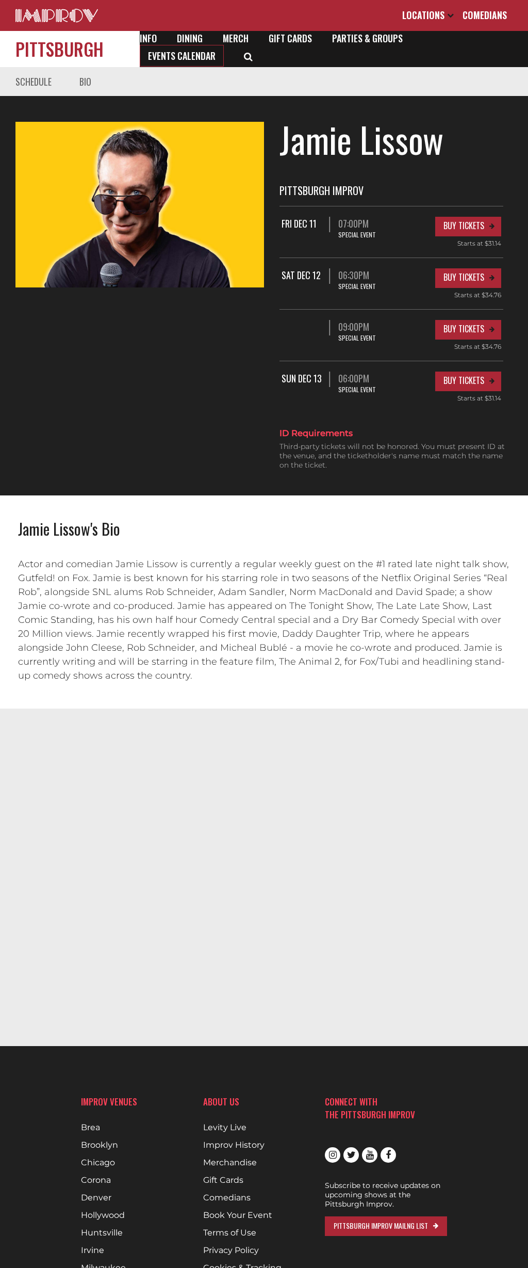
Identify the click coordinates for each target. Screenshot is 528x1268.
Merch (236, 38)
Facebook (388, 1155)
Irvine (92, 1250)
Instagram (332, 1155)
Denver (96, 1198)
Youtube (369, 1155)
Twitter (351, 1155)
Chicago (98, 1163)
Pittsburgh (59, 49)
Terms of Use (229, 1233)
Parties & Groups (367, 38)
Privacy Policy (231, 1250)
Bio (85, 81)
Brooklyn (99, 1145)
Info (148, 38)
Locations (424, 15)
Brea (90, 1127)
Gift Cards (290, 38)
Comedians (485, 15)
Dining (190, 38)
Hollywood (103, 1215)
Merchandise (230, 1163)
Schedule (33, 81)
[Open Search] (248, 55)
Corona (96, 1180)
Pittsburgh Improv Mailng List (381, 1225)
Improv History (234, 1145)
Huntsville (102, 1233)
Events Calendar (182, 55)
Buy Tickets (463, 225)
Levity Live (224, 1127)
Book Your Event (237, 1215)
